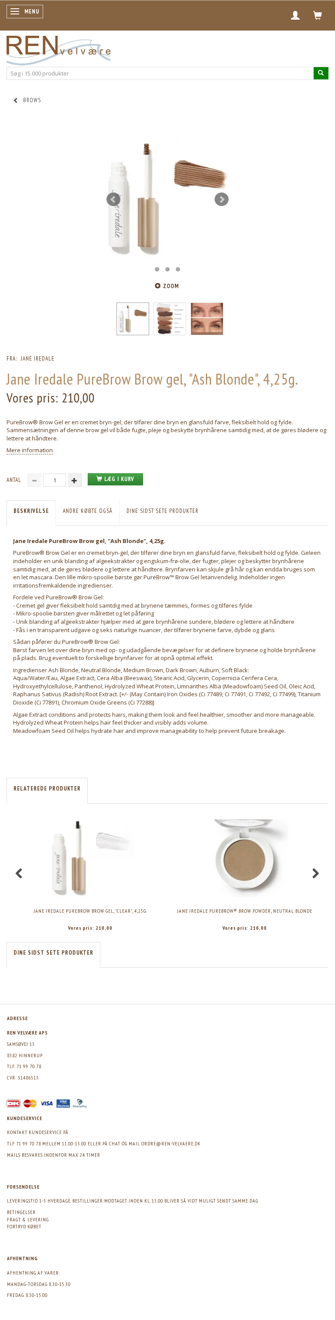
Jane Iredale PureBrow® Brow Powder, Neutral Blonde (244, 911)
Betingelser (21, 1212)
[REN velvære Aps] (58, 48)
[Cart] (317, 15)
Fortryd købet (24, 1226)
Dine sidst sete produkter (162, 511)
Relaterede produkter (47, 788)
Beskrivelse (31, 511)
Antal (15, 480)
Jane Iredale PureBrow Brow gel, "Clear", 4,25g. (90, 911)
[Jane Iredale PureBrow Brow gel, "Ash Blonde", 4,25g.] (167, 199)
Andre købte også (88, 511)
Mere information (30, 450)
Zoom (171, 286)
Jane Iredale (38, 358)
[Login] (295, 15)
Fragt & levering (28, 1219)
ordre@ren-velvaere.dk (171, 1143)
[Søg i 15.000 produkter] (321, 73)
